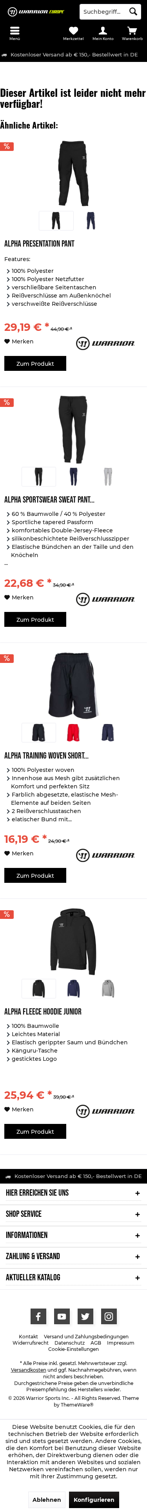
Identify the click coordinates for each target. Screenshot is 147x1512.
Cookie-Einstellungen (73, 1349)
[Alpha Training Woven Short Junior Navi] (108, 732)
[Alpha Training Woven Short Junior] (73, 685)
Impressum (120, 1343)
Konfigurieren (94, 1499)
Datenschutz (69, 1343)
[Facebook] (38, 1316)
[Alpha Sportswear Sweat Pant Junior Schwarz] (39, 476)
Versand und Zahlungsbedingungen (86, 1337)
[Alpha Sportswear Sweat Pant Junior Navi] (73, 476)
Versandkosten (28, 1370)
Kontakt (28, 1337)
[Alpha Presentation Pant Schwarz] (56, 221)
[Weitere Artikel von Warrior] (108, 343)
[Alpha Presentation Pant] (73, 173)
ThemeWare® (77, 1405)
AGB (96, 1343)
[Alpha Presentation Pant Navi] (91, 221)
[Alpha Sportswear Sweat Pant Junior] (73, 429)
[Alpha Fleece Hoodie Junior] (73, 941)
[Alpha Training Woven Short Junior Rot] (73, 732)
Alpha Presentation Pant (39, 244)
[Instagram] (109, 1316)
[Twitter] (85, 1316)
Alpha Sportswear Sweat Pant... (49, 500)
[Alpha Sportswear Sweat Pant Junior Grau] (108, 476)
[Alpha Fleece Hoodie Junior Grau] (108, 988)
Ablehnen (47, 1499)
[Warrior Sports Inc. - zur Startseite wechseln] (37, 12)
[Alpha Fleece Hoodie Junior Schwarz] (39, 988)
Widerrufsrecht (31, 1343)
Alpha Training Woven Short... (46, 756)
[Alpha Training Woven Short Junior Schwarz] (39, 732)
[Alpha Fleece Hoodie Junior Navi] (73, 988)
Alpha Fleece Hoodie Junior (43, 1012)
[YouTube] (62, 1316)
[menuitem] (14, 33)
